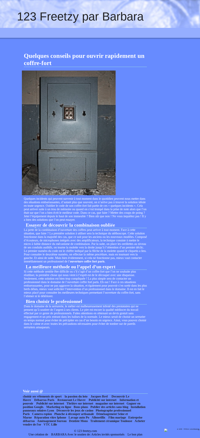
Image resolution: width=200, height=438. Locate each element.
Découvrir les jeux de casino (74, 410)
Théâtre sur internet (79, 403)
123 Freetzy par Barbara (80, 16)
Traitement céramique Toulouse (111, 421)
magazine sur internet (110, 403)
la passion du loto (76, 396)
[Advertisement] (85, 356)
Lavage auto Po (79, 417)
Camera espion (42, 414)
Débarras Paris (44, 400)
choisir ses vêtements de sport (42, 396)
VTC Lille (50, 424)
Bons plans (81, 407)
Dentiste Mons (78, 421)
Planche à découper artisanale (74, 414)
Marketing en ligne (58, 407)
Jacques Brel (99, 396)
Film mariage (117, 417)
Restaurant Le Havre (71, 400)
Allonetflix (98, 417)
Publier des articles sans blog (109, 407)
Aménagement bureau (52, 421)
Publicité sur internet (102, 400)
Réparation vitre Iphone (50, 417)
